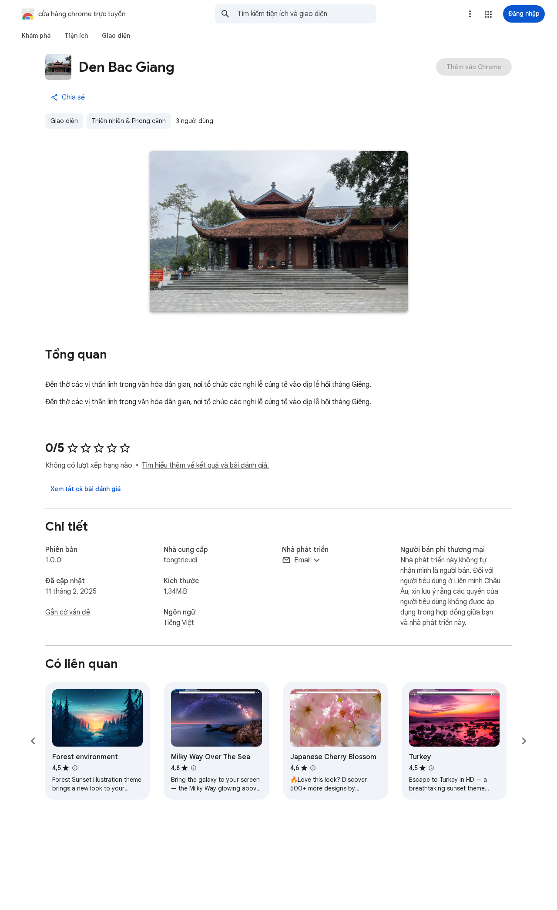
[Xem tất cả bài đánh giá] (85, 488)
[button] (488, 14)
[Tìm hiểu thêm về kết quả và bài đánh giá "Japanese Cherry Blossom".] (312, 767)
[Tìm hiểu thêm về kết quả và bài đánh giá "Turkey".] (431, 767)
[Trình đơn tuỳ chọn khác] (470, 14)
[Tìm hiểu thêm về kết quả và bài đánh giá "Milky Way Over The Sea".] (193, 767)
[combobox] (307, 14)
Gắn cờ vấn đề (67, 612)
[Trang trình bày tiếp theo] (524, 741)
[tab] (36, 35)
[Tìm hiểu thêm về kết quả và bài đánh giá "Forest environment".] (74, 767)
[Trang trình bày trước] (33, 741)
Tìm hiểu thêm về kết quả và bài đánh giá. (205, 465)
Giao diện (64, 121)
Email (302, 560)
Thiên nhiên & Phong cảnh (129, 121)
